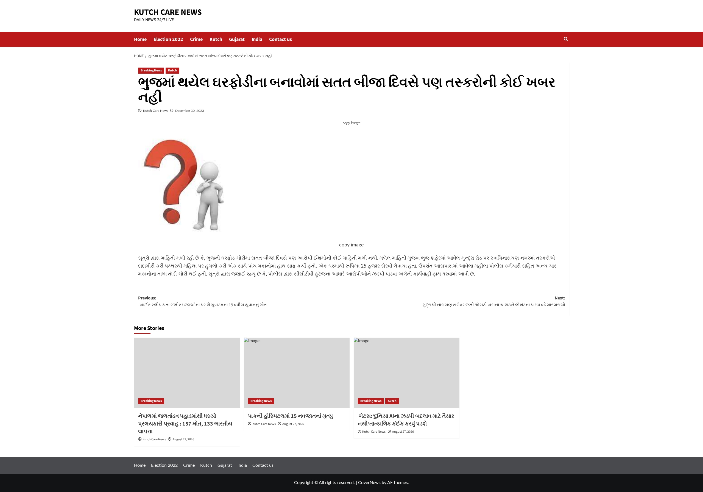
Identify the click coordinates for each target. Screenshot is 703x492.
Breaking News (151, 70)
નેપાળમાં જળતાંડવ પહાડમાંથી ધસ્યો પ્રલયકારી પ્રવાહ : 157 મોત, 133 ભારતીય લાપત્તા (185, 423)
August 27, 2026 (183, 439)
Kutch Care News (155, 110)
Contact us (280, 39)
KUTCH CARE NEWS (168, 12)
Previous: (202, 301)
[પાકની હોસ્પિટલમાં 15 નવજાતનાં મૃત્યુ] (297, 373)
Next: (494, 301)
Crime (196, 39)
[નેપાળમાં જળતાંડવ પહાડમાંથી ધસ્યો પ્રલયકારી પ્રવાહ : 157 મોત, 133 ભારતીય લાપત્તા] (187, 373)
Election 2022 (168, 39)
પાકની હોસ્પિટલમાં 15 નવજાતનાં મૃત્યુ (290, 416)
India (257, 39)
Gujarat (237, 39)
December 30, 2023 (189, 110)
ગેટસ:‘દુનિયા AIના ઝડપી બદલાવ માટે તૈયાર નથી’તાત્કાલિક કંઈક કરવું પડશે (406, 420)
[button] (565, 39)
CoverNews (369, 482)
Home (140, 39)
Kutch (216, 39)
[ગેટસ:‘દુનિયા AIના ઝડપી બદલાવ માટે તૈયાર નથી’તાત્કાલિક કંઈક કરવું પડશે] (406, 373)
